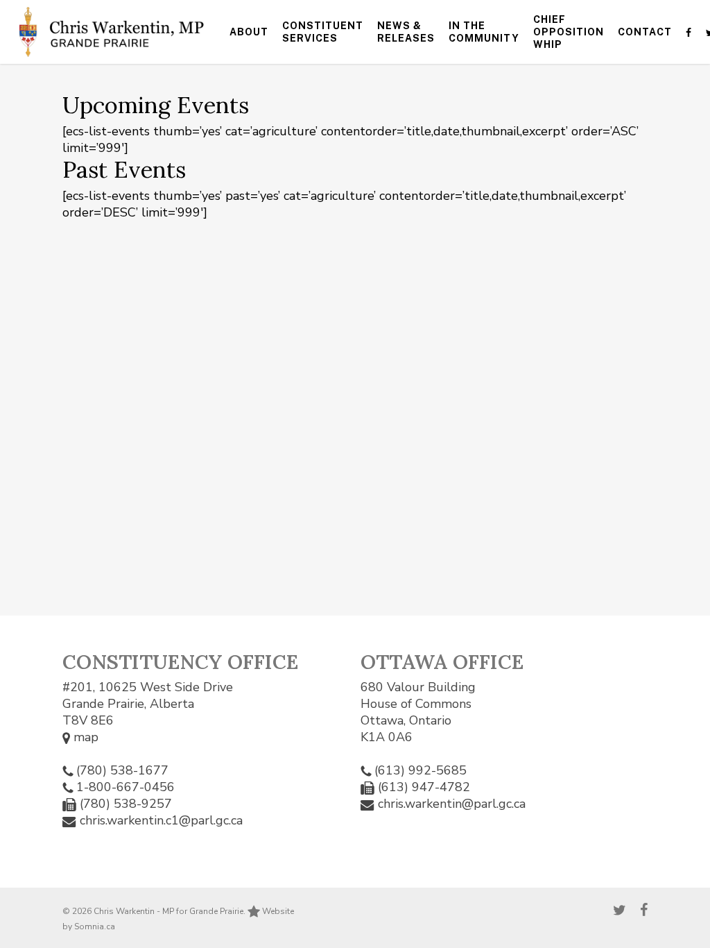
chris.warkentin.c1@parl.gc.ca (161, 820)
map (84, 737)
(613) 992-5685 (420, 770)
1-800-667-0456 (125, 787)
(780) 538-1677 (122, 770)
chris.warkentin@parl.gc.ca (452, 803)
